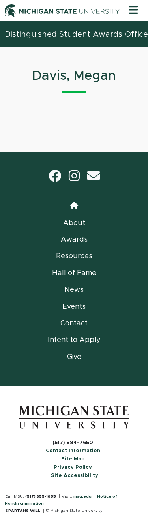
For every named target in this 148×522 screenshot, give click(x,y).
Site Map (73, 459)
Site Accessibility (74, 475)
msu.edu (82, 496)
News (74, 289)
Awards (74, 239)
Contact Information (73, 450)
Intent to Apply (74, 340)
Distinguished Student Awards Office (76, 34)
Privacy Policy (73, 467)
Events (74, 306)
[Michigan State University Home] (74, 417)
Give (74, 357)
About (74, 223)
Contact (74, 323)
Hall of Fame (74, 273)
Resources (74, 256)
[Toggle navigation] (133, 10)
